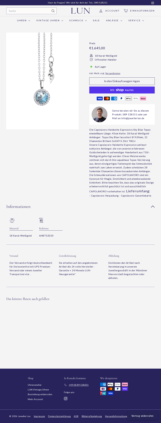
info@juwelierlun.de (132, 118)
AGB (76, 416)
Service (135, 20)
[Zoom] (42, 81)
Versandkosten (112, 73)
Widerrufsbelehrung (92, 416)
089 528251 (130, 114)
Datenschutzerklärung (59, 416)
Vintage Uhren (48, 20)
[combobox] (31, 10)
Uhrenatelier (35, 385)
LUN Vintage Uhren (38, 389)
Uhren (22, 20)
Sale (96, 20)
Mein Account (35, 399)
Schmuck (76, 20)
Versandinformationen (116, 416)
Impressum (39, 416)
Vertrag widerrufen (142, 415)
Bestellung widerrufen (40, 394)
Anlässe (113, 20)
